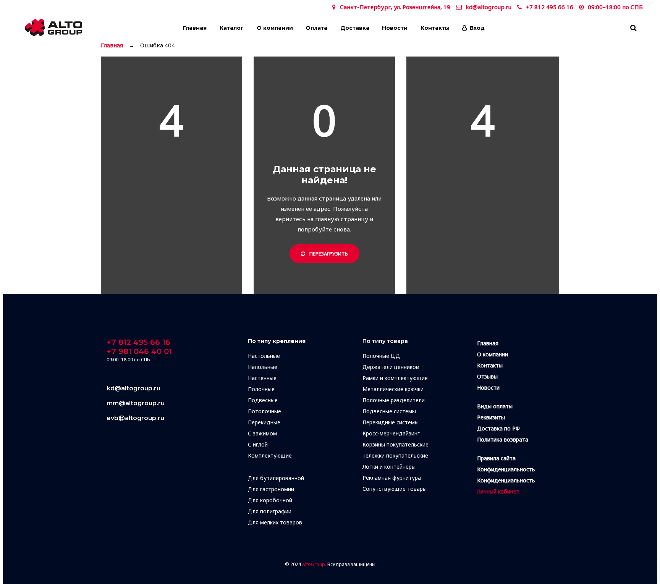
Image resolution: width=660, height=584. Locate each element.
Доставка (354, 27)
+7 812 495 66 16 (549, 7)
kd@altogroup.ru (488, 7)
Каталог (232, 27)
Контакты (435, 27)
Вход (477, 27)
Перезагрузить (328, 253)
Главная (195, 27)
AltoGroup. (314, 564)
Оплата (316, 27)
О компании (275, 27)
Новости (395, 27)
